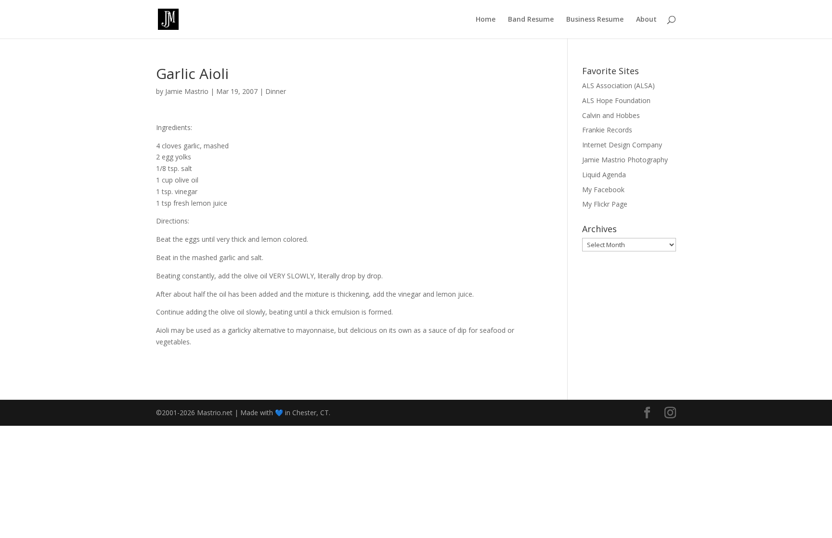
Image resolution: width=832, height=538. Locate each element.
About (646, 20)
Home (485, 20)
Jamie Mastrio (186, 91)
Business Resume (595, 20)
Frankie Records (607, 129)
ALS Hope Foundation (616, 100)
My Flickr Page (604, 204)
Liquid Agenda (604, 174)
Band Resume (531, 20)
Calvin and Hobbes (611, 115)
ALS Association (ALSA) (618, 85)
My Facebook (603, 189)
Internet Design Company (622, 144)
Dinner (275, 91)
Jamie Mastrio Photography (625, 159)
